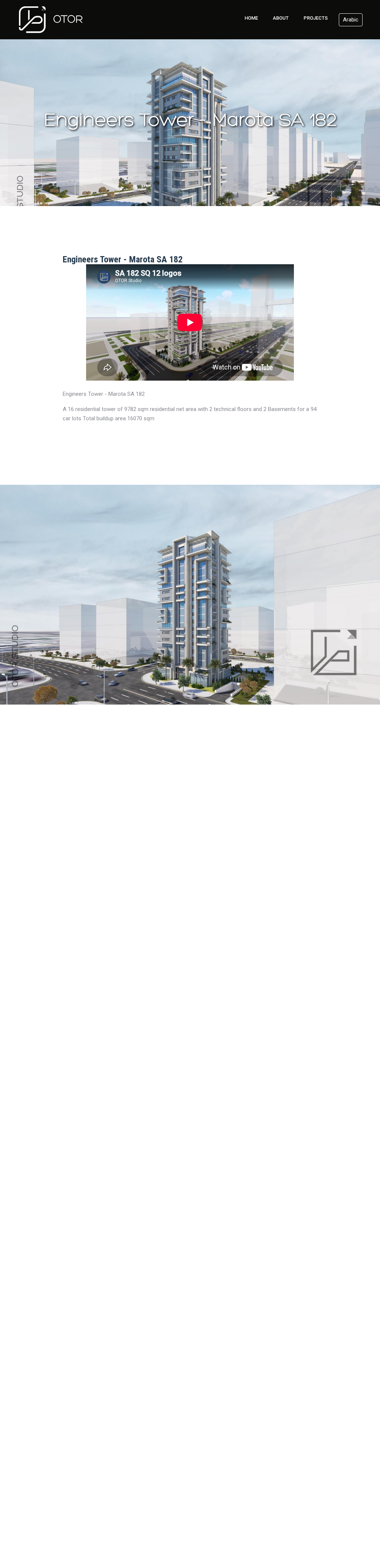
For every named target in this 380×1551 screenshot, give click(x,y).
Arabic (350, 19)
